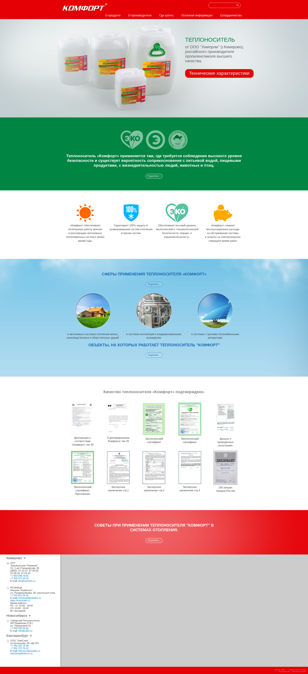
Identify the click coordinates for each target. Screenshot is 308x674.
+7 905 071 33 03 (19, 578)
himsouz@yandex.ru (29, 651)
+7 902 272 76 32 (19, 648)
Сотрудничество (231, 15)
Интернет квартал (299, 671)
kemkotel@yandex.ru (29, 598)
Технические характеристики (219, 73)
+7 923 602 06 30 (19, 595)
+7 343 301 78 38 (19, 645)
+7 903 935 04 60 (19, 628)
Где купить (166, 15)
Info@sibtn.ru (25, 631)
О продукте (112, 15)
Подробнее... (154, 176)
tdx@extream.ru (26, 581)
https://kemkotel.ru (20, 600)
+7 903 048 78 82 (19, 576)
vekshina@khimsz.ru (21, 653)
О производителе (140, 15)
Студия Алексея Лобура (297, 670)
